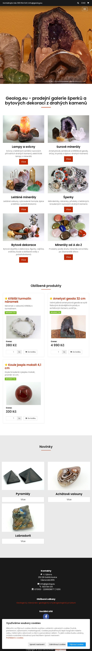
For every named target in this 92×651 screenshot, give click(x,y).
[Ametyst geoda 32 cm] (68, 327)
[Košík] (88, 3)
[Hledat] (78, 3)
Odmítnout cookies (57, 644)
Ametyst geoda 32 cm (69, 299)
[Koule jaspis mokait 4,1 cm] (23, 393)
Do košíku (31, 352)
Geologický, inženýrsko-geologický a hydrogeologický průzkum (46, 602)
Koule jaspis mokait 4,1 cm (23, 366)
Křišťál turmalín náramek (18, 300)
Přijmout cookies (76, 644)
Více (23, 161)
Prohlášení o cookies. (15, 638)
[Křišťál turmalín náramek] (23, 327)
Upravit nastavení (37, 644)
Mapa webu (60, 649)
